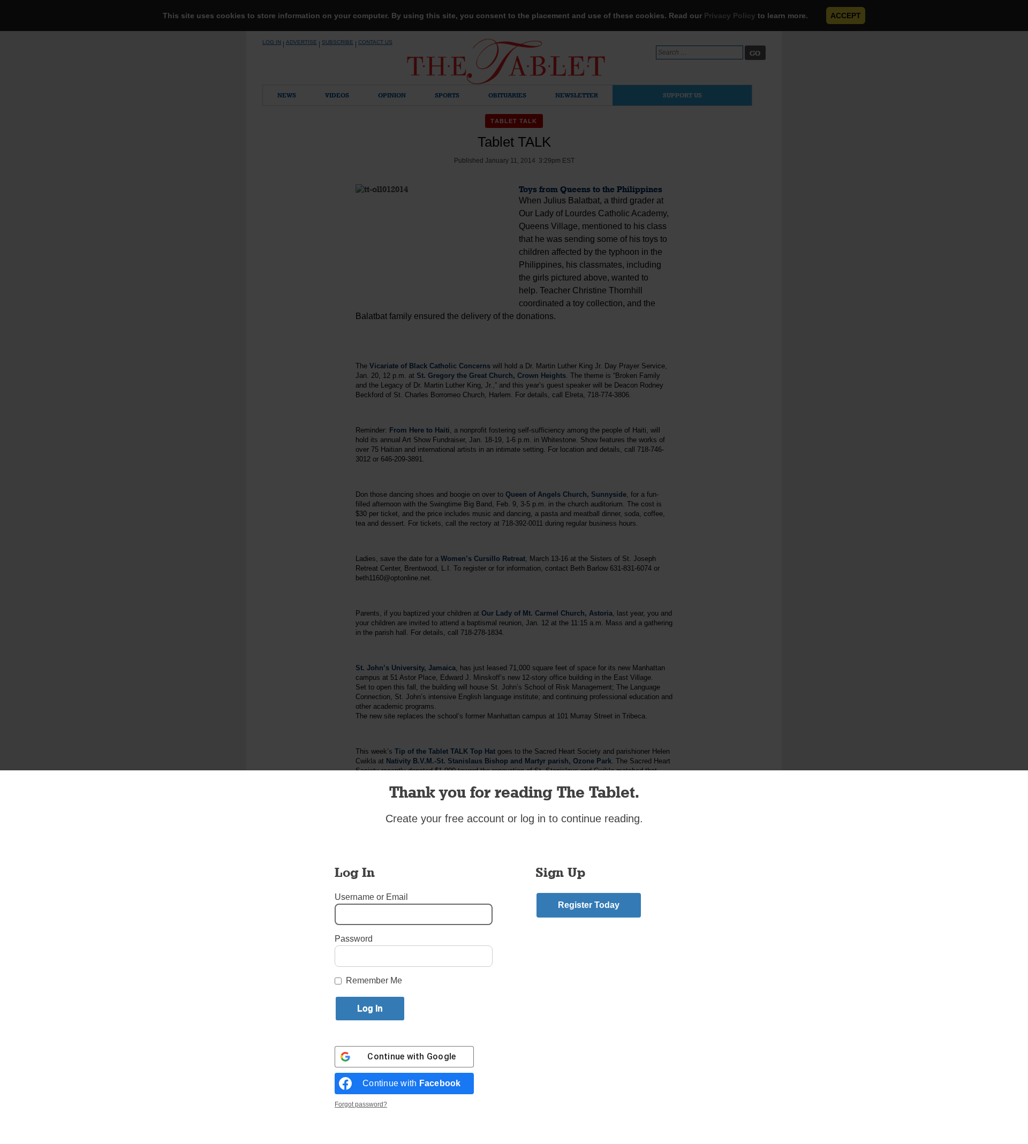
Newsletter (576, 95)
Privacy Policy (729, 15)
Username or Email (371, 896)
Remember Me (374, 980)
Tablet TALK (513, 121)
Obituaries (507, 95)
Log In (271, 42)
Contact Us (375, 42)
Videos (337, 95)
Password (354, 938)
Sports (447, 95)
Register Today (588, 905)
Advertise (301, 42)
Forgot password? (361, 1104)
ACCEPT (845, 15)
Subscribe (337, 42)
